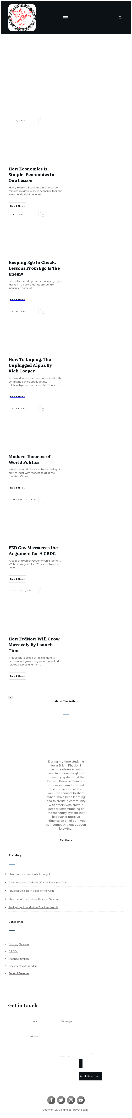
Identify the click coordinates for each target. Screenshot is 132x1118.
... (42, 194)
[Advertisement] (66, 77)
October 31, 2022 (21, 591)
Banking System (10, 1116)
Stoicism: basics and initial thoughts (30, 874)
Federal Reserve (19, 973)
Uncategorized (38, 1116)
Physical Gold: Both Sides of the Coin (31, 890)
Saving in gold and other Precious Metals (33, 907)
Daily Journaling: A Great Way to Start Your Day (37, 882)
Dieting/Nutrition (19, 958)
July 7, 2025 (17, 121)
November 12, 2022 (22, 499)
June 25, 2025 (18, 408)
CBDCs (24, 1116)
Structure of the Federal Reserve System (33, 899)
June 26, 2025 (18, 311)
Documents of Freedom (23, 966)
